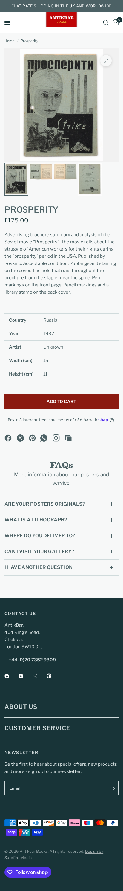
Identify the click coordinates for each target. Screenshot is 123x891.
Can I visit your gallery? (39, 551)
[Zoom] (106, 60)
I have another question (38, 567)
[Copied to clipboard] (68, 438)
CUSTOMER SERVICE (37, 728)
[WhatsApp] (43, 438)
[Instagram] (56, 438)
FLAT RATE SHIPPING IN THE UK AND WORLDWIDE (61, 6)
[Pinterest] (32, 438)
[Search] (106, 22)
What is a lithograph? (35, 520)
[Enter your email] (113, 788)
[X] (20, 438)
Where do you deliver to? (40, 535)
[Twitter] (25, 676)
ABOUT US (20, 706)
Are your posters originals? (44, 504)
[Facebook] (8, 438)
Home (9, 41)
